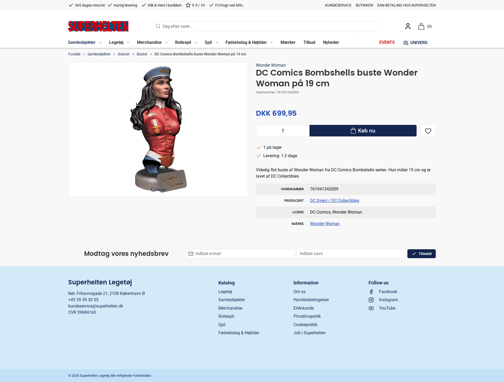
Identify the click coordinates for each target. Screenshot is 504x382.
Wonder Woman (271, 65)
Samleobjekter (99, 54)
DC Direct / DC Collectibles (334, 200)
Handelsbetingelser (311, 299)
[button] (84, 43)
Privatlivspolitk (307, 316)
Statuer (124, 54)
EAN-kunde (303, 308)
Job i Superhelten (309, 332)
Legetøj (225, 291)
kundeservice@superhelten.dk (95, 306)
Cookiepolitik (305, 324)
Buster (142, 54)
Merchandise (230, 308)
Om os (299, 291)
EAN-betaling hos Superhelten (406, 5)
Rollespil (226, 316)
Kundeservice (338, 5)
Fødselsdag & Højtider (238, 332)
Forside (74, 54)
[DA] (98, 26)
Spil (221, 324)
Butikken (364, 5)
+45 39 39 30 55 (83, 299)
